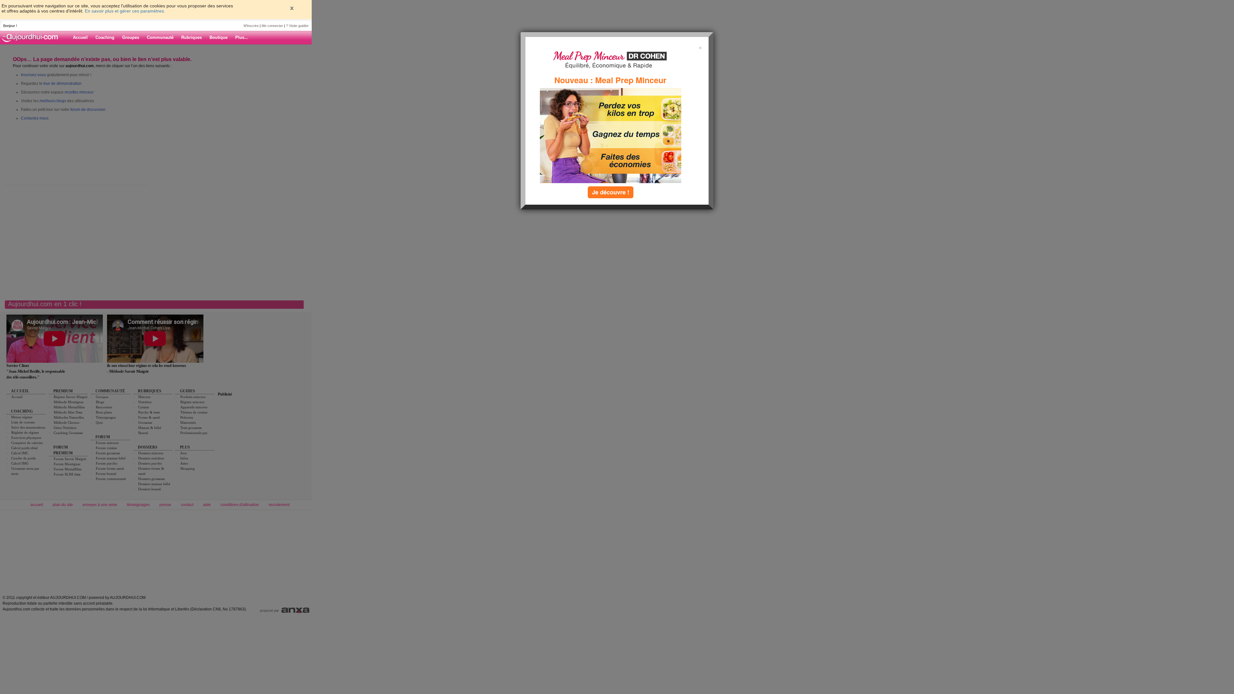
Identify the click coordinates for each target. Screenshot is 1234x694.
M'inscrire (251, 26)
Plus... (241, 37)
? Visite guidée (297, 26)
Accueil (80, 37)
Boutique (219, 37)
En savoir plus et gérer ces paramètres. (125, 10)
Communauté (160, 37)
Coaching (104, 37)
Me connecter (272, 26)
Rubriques (191, 37)
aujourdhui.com (32, 37)
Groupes (130, 37)
